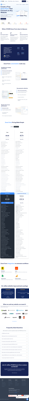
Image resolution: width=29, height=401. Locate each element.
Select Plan (7, 139)
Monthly (12, 126)
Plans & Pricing (10, 1)
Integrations (23, 4)
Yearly (16, 126)
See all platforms (14, 321)
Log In (27, 1)
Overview (17, 4)
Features (20, 4)
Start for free (23, 1)
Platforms (27, 4)
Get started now (14, 372)
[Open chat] (27, 399)
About (14, 1)
